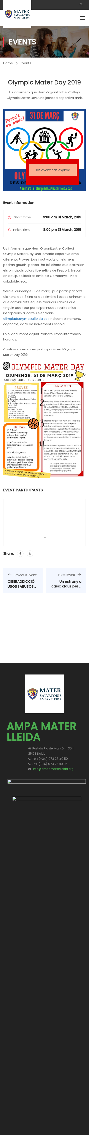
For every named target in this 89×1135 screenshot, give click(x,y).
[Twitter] (30, 553)
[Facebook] (20, 553)
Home (8, 63)
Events (26, 63)
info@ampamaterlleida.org (53, 769)
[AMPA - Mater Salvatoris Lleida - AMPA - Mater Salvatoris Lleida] (17, 14)
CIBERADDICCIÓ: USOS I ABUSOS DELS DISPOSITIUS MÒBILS (22, 588)
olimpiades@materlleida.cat (26, 318)
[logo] (47, 784)
